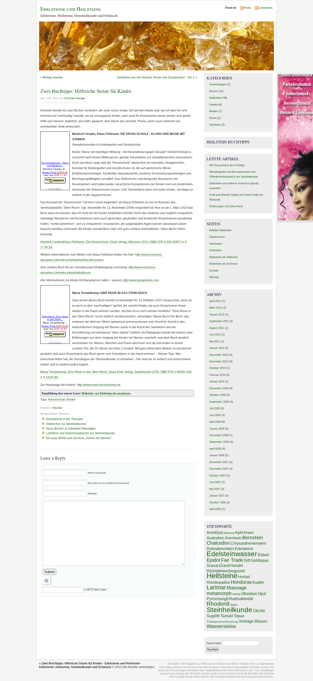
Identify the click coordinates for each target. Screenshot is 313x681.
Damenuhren (217, 236)
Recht (212, 118)
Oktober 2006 (217, 502)
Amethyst (215, 532)
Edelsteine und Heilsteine (70, 8)
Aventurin (233, 538)
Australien (215, 538)
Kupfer (258, 582)
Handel (213, 104)
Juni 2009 (215, 415)
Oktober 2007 (217, 475)
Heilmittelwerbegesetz (226, 571)
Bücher (57, 408)
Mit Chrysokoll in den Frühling (226, 165)
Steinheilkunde (229, 610)
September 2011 (219, 321)
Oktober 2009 (217, 394)
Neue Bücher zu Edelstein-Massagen (71, 428)
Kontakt (213, 270)
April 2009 (215, 421)
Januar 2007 (216, 495)
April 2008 (215, 448)
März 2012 (215, 307)
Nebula (236, 594)
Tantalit (227, 616)
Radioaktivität (241, 598)
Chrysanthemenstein (248, 543)
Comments (265, 8)
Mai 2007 (214, 488)
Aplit (239, 532)
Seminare (215, 124)
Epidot (213, 560)
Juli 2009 (214, 408)
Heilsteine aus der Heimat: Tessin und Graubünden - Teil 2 (155, 77)
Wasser (260, 621)
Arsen (249, 532)
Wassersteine (221, 626)
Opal (262, 593)
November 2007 (218, 468)
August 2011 (216, 327)
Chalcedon (218, 543)
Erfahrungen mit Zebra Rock (226, 206)
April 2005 (215, 509)
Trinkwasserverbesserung (222, 621)
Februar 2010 (217, 374)
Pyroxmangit (217, 598)
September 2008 (219, 441)
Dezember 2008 (218, 435)
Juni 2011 (215, 334)
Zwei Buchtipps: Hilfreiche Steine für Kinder (85, 90)
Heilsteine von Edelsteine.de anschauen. (106, 393)
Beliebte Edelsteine (220, 230)
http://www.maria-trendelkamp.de (99, 385)
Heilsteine (222, 576)
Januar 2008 (216, 455)
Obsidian (249, 593)
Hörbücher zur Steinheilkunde (66, 424)
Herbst (244, 576)
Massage (236, 587)
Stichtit (259, 610)
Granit (224, 565)
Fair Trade (232, 560)
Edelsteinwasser (232, 554)
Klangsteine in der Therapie (64, 419)
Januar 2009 (216, 428)
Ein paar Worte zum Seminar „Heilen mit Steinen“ (79, 438)
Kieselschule (56, 399)
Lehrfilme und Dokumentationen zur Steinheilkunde (80, 433)
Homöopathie (218, 582)
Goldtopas (259, 560)
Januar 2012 (216, 314)
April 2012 (215, 301)
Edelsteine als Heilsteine (223, 257)
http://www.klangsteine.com (141, 280)
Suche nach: (214, 643)
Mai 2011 (214, 341)
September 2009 (219, 401)
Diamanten (215, 243)
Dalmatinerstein (220, 548)
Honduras (241, 582)
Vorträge (246, 621)
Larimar (216, 587)
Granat (212, 565)
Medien (213, 111)
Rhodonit (218, 604)
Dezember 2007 (218, 462)
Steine (233, 604)
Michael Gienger (74, 98)
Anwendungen (217, 84)
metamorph (219, 593)
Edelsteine (215, 97)
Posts (247, 8)
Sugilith (213, 616)
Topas (239, 616)
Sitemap (214, 277)
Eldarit (263, 554)
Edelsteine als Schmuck (223, 263)
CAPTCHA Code (95, 589)
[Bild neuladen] (47, 584)
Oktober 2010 (217, 368)
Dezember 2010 (218, 354)
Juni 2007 (215, 482)
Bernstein (252, 537)
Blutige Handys (53, 77)
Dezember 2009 (218, 388)
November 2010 (218, 361)
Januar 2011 (216, 347)
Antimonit (229, 532)
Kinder (71, 399)
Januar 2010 (216, 381)
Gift (247, 560)
